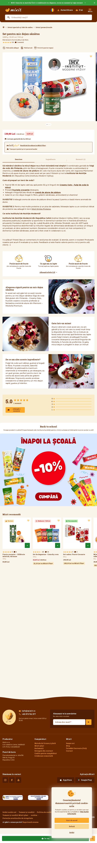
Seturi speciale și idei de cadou (20, 27)
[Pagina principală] (13, 10)
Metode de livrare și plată (45, 743)
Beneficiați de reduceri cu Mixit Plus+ (33, 145)
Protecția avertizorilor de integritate (18, 818)
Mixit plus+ (39, 746)
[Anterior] (3, 3)
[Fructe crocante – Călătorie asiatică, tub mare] (17, 541)
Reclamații (39, 748)
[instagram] (5, 780)
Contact (69, 751)
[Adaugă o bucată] (27, 545)
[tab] (18, 160)
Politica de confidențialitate (48, 812)
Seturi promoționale (44, 27)
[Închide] (94, 3)
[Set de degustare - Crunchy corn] (47, 541)
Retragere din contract (43, 751)
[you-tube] (18, 780)
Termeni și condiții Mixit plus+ (15, 815)
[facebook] (12, 780)
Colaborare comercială (43, 756)
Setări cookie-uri (9, 812)
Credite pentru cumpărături (45, 753)
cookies (34, 815)
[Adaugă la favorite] (90, 56)
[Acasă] (4, 27)
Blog (68, 746)
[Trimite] (88, 722)
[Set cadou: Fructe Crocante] (77, 541)
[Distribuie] (92, 838)
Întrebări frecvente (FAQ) (76, 748)
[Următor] (91, 3)
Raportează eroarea (30, 822)
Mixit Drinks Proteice (41, 209)
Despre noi (70, 743)
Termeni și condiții (26, 812)
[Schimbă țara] (52, 10)
